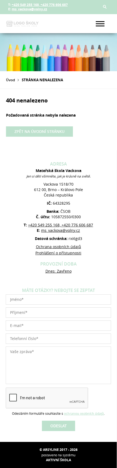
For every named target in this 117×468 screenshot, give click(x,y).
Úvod (10, 79)
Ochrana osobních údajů (58, 246)
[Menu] (100, 23)
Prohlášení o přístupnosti (58, 252)
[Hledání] (105, 7)
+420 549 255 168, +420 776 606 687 (40, 4)
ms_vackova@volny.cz (29, 9)
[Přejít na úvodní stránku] (22, 23)
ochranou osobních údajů (84, 413)
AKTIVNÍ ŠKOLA (58, 460)
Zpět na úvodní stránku (39, 131)
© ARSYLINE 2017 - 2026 (58, 449)
